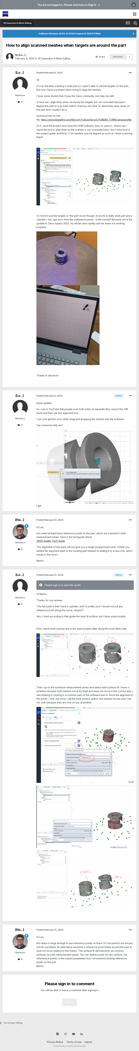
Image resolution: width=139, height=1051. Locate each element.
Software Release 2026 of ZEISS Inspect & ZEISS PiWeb (70, 33)
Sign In (69, 1002)
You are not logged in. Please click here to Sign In (66, 4)
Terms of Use (74, 1042)
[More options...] (130, 73)
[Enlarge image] (66, 258)
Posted (49, 72)
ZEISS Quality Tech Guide (50, 540)
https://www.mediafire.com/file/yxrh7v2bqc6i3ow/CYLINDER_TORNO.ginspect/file (86, 119)
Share (101, 56)
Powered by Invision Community (69, 1046)
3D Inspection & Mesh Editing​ (54, 58)
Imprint (88, 1042)
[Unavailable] (85, 176)
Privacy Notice (55, 1042)
